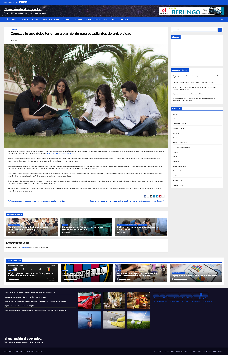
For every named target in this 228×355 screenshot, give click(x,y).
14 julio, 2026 (14, 279)
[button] (222, 19)
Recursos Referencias (180, 171)
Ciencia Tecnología (179, 124)
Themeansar (38, 351)
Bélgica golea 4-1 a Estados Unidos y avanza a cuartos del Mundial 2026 (31, 274)
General (35, 19)
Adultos (175, 114)
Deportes (24, 19)
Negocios (78, 19)
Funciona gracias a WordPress (13, 351)
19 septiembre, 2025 (70, 279)
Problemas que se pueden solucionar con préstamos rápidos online (37, 201)
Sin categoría (177, 180)
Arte (14, 19)
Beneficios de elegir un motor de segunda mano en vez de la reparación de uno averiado (35, 310)
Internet (66, 19)
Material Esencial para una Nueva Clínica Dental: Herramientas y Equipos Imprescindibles (138, 275)
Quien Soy (124, 19)
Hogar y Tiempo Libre (50, 19)
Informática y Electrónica (181, 147)
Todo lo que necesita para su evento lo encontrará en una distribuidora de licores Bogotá (126, 201)
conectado (25, 247)
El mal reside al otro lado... (23, 9)
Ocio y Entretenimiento (130, 224)
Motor (88, 19)
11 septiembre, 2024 (180, 279)
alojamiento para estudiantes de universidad (61, 153)
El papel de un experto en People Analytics (188, 94)
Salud (113, 19)
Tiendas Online (101, 19)
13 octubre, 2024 (124, 279)
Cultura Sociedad (179, 128)
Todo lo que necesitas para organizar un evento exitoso (137, 228)
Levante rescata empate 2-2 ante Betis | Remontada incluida (193, 82)
